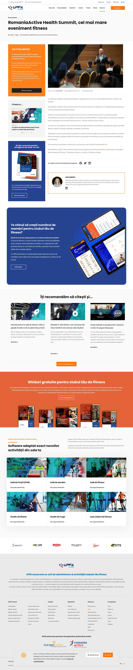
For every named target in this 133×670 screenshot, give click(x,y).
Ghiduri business (92, 612)
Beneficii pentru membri (74, 612)
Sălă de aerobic (52, 609)
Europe (116, 2)
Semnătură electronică (14, 621)
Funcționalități (11, 606)
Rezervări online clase (33, 606)
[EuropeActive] (55, 645)
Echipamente (91, 624)
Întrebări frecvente (112, 618)
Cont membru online (33, 609)
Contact (108, 2)
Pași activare (91, 630)
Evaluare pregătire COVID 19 (95, 618)
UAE (123, 2)
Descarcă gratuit (19, 195)
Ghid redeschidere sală (93, 615)
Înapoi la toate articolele (66, 364)
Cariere (109, 612)
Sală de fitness (51, 612)
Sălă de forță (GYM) (53, 606)
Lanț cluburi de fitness (53, 621)
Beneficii (70, 606)
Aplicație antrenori (12, 612)
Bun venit (52, 8)
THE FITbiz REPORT (92, 621)
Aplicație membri (12, 609)
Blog (17, 35)
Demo (109, 606)
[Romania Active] (78, 645)
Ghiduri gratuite (91, 606)
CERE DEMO (18, 267)
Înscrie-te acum (27, 90)
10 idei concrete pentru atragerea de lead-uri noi (26, 146)
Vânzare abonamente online (15, 615)
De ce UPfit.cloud (72, 609)
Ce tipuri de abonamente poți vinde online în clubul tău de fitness (25, 128)
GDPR (89, 627)
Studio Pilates (51, 615)
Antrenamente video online (35, 612)
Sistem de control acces (14, 618)
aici (106, 144)
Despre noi (101, 2)
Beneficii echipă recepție (74, 618)
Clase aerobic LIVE (32, 615)
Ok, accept (108, 655)
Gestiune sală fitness (33, 621)
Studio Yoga (51, 618)
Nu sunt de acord (93, 655)
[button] (22, 132)
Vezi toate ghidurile (66, 397)
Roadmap (110, 624)
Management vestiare (33, 618)
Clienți (95, 8)
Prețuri (88, 8)
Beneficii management (73, 615)
